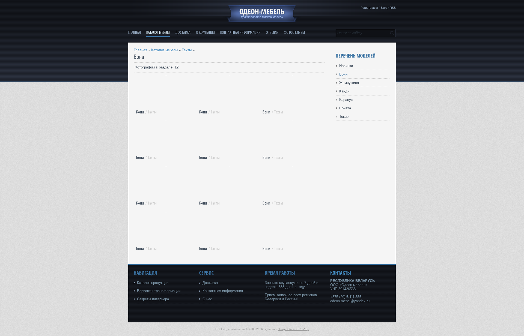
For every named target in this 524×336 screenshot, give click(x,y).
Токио (344, 117)
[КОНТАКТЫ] (340, 273)
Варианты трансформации (158, 291)
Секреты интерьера (153, 299)
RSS (393, 7)
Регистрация (369, 7)
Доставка (210, 283)
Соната (345, 108)
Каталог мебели (164, 50)
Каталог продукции (152, 283)
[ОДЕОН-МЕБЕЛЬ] (262, 12)
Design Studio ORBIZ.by (293, 329)
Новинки (346, 66)
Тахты (187, 50)
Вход (383, 7)
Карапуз (346, 100)
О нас (207, 299)
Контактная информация (223, 291)
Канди (344, 91)
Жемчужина (349, 83)
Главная (140, 50)
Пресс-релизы (235, 299)
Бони (140, 112)
